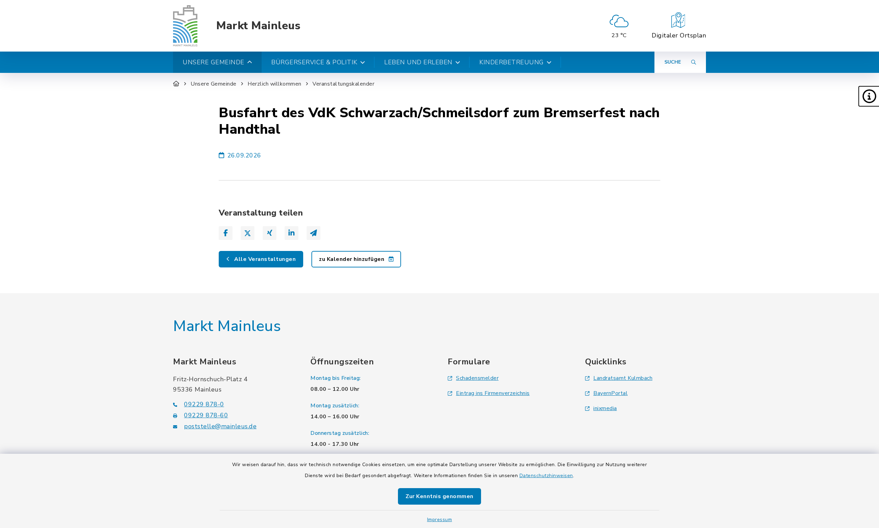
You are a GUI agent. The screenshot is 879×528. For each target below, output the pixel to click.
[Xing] (269, 233)
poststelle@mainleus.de (220, 426)
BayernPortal (610, 393)
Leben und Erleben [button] (418, 62)
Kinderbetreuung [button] (511, 62)
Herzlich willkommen (274, 84)
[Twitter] (247, 233)
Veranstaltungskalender (343, 84)
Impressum (439, 519)
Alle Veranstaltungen (264, 259)
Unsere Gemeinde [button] (213, 62)
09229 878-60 (206, 415)
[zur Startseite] (185, 25)
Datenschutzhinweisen (546, 475)
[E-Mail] (313, 233)
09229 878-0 (204, 404)
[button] (868, 96)
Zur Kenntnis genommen (439, 496)
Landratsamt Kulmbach (622, 378)
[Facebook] (225, 233)
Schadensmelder (477, 378)
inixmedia (605, 408)
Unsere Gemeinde (214, 84)
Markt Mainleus (258, 25)
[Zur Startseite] (176, 84)
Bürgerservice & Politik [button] (314, 62)
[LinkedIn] (291, 233)
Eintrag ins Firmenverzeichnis (493, 393)
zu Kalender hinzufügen (352, 259)
